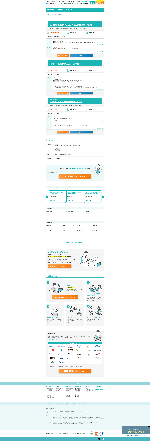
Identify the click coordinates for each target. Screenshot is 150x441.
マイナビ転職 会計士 (67, 403)
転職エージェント (72, 422)
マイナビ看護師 (73, 403)
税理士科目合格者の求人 (89, 389)
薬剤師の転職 (93, 422)
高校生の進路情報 (55, 415)
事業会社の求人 (88, 391)
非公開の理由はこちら (53, 339)
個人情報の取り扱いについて (99, 390)
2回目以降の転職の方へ (50, 390)
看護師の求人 (97, 422)
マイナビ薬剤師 (78, 403)
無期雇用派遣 (68, 423)
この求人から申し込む (63, 55)
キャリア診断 (77, 395)
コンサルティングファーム (59, 389)
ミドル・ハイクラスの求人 (81, 411)
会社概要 (60, 433)
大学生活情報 (83, 417)
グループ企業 (77, 433)
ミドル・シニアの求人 (92, 411)
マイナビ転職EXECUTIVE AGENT (58, 403)
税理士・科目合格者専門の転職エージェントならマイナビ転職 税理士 (70, 1)
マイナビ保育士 (84, 403)
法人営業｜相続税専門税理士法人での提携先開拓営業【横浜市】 (71, 25)
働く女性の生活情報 (87, 417)
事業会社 (57, 390)
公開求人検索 (87, 386)
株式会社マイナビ (49, 433)
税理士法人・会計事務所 (59, 388)
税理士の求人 (87, 388)
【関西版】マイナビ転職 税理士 (51, 398)
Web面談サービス (49, 395)
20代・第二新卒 (64, 422)
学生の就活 (54, 411)
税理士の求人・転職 (86, 422)
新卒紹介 (68, 422)
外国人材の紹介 (81, 423)
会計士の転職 (81, 422)
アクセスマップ (49, 396)
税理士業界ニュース (78, 391)
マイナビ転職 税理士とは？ (50, 388)
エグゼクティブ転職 (76, 422)
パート (88, 411)
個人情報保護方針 (82, 433)
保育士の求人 (64, 423)
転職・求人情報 (72, 411)
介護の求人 (72, 423)
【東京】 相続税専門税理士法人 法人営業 (64, 64)
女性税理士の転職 (68, 389)
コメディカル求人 (55, 423)
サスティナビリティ (69, 433)
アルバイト (86, 411)
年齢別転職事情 (78, 390)
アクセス (63, 433)
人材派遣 (54, 422)
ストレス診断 (77, 396)
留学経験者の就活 (58, 411)
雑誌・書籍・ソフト (93, 417)
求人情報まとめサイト (55, 417)
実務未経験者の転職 (68, 390)
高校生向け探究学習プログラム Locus (62, 415)
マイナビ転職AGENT (49, 403)
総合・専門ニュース (61, 417)
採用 (73, 433)
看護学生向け (63, 411)
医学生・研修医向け (67, 411)
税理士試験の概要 (78, 388)
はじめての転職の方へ (49, 389)
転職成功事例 (68, 395)
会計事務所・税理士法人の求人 (90, 390)
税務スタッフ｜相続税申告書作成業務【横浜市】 (66, 102)
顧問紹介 (90, 422)
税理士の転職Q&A (68, 396)
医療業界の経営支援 (76, 423)
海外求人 (76, 411)
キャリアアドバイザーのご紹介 (51, 391)
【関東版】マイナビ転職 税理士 (51, 397)
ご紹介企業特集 (78, 389)
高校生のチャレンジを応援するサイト (69, 417)
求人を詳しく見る (80, 55)
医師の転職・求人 (60, 423)
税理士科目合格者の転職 (69, 388)
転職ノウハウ (68, 386)
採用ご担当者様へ (85, 1)
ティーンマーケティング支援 (77, 417)
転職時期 (67, 391)
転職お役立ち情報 (78, 386)
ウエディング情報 (98, 417)
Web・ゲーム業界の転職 (59, 422)
